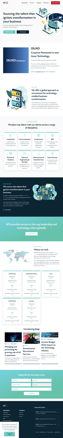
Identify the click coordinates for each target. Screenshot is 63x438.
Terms (37, 432)
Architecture (6, 416)
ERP (4, 418)
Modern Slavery (42, 432)
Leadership (5, 412)
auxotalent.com (40, 71)
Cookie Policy (57, 432)
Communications (7, 414)
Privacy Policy (50, 432)
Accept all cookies (9, 434)
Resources (46, 3)
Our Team (21, 414)
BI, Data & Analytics (7, 420)
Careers (21, 416)
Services (32, 3)
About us (21, 412)
